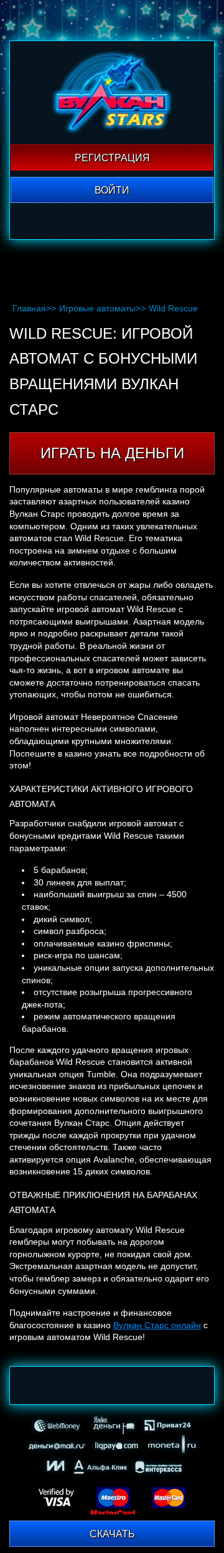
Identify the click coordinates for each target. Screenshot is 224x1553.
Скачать (112, 1534)
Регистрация (112, 158)
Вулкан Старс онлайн (157, 1325)
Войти (112, 190)
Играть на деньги (112, 453)
